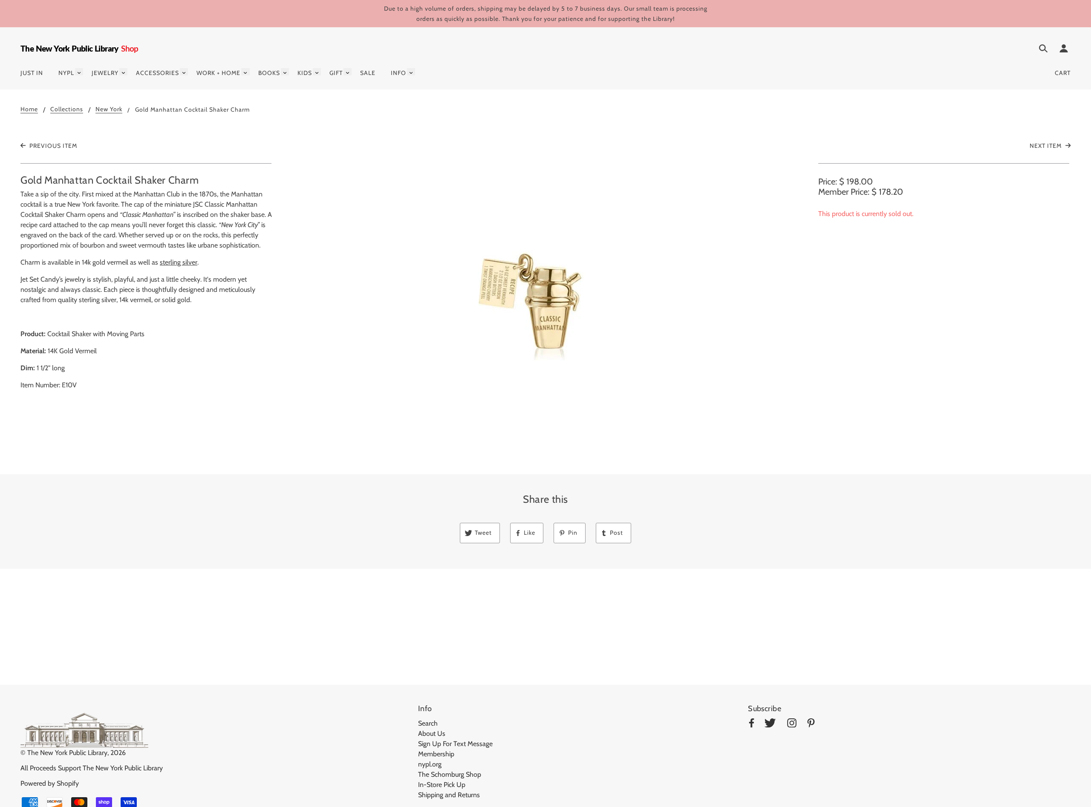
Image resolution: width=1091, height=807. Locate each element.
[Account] (1063, 50)
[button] (545, 302)
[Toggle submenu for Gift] (347, 71)
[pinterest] (811, 724)
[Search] (1043, 50)
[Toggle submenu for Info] (411, 71)
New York (108, 109)
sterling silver (178, 262)
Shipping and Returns (449, 795)
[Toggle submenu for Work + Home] (245, 71)
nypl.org (430, 764)
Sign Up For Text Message (455, 744)
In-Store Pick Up (441, 785)
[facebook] (751, 724)
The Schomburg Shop (449, 774)
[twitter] (770, 724)
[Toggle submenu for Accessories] (184, 71)
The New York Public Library (67, 753)
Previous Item (52, 146)
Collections (66, 109)
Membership (436, 754)
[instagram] (792, 724)
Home (29, 109)
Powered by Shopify (49, 783)
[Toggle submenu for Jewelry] (123, 71)
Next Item (1046, 146)
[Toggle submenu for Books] (285, 71)
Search (428, 723)
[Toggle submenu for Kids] (317, 71)
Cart (1063, 73)
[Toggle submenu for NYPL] (79, 71)
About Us (431, 733)
